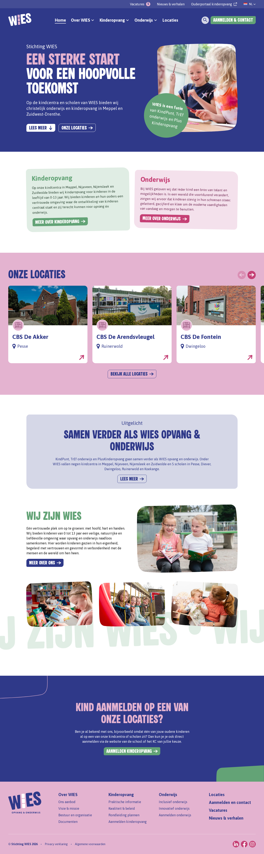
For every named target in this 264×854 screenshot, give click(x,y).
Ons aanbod (66, 802)
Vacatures (218, 810)
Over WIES (68, 794)
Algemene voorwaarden (90, 844)
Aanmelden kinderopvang (127, 821)
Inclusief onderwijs (173, 802)
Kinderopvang (121, 794)
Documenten (68, 821)
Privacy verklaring (56, 844)
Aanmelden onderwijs (175, 815)
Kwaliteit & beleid (121, 808)
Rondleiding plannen (123, 815)
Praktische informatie (124, 802)
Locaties (170, 20)
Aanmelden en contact (230, 802)
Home (60, 20)
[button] (250, 4)
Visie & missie (68, 808)
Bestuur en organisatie (75, 815)
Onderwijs (168, 794)
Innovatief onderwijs (174, 808)
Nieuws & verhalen (171, 4)
